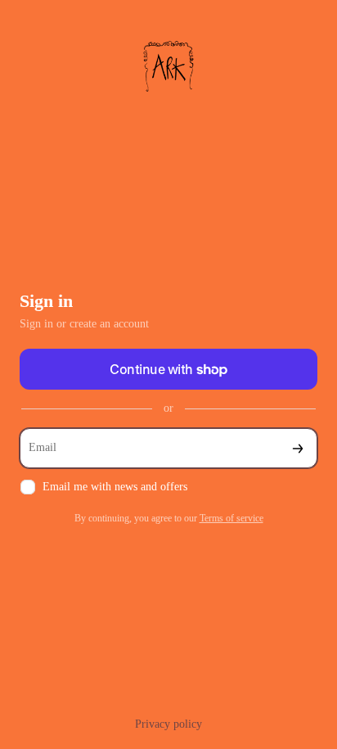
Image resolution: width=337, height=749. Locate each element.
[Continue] (298, 448)
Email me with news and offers (115, 487)
